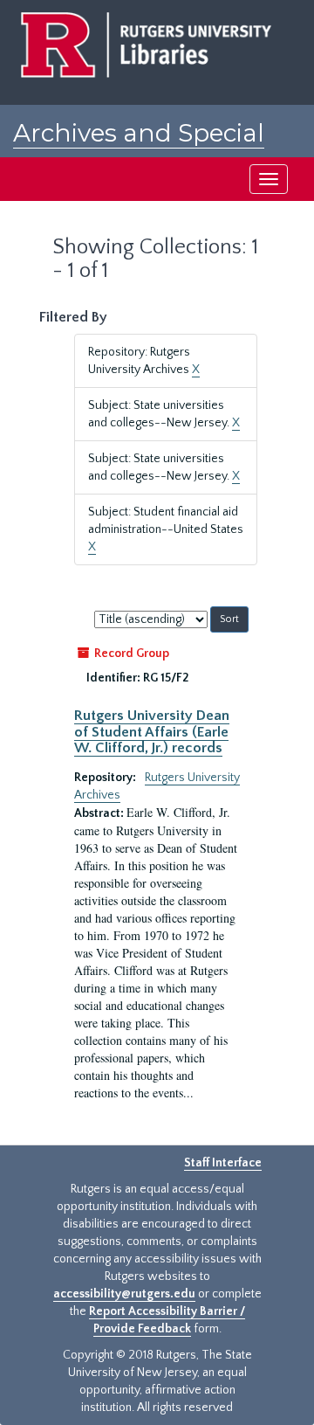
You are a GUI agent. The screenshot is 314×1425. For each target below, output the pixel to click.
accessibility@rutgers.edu (124, 1294)
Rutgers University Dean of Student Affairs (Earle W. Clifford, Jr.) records (151, 732)
